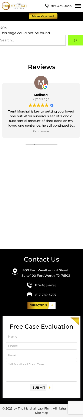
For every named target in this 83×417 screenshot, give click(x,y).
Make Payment (43, 16)
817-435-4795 (61, 6)
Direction (38, 305)
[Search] (75, 40)
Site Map (41, 413)
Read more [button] (41, 131)
